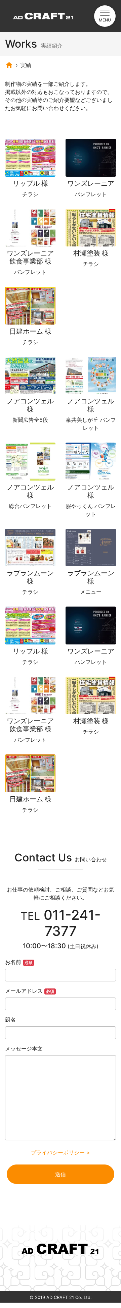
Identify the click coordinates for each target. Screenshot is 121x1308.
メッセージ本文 (24, 1048)
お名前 (19, 962)
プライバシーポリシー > (60, 1152)
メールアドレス (29, 990)
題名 (10, 1019)
